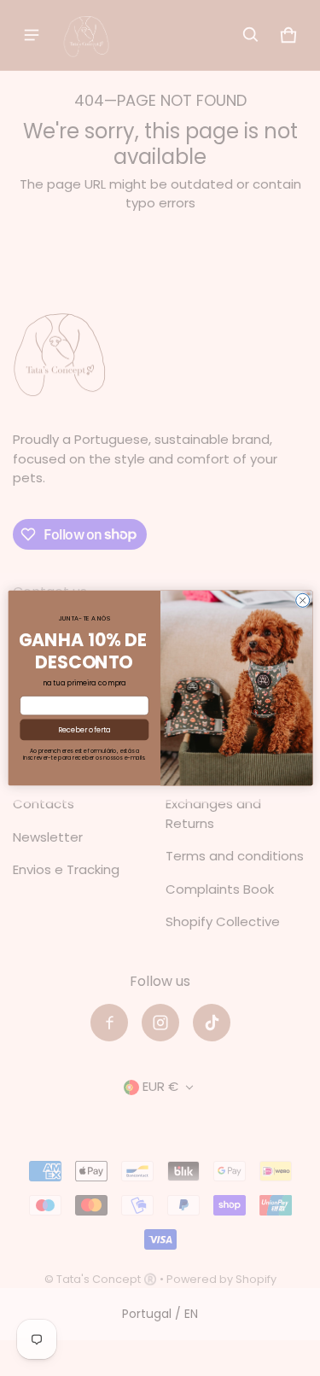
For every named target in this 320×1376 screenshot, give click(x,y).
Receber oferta (83, 729)
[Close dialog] (302, 600)
